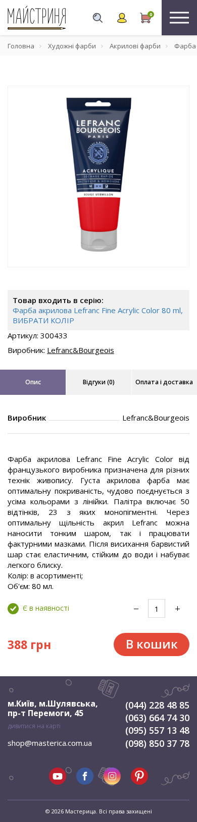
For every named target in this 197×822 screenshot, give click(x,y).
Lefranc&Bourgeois (80, 350)
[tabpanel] (98, 176)
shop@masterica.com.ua (50, 743)
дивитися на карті (34, 726)
